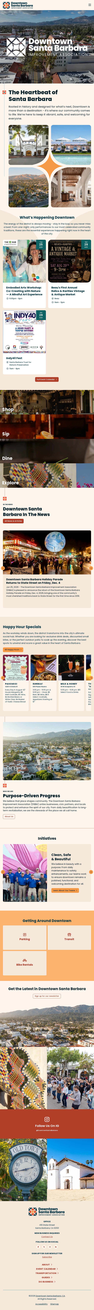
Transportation (45, 1273)
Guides (46, 1277)
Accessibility (41, 1304)
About (46, 1264)
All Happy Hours (12, 649)
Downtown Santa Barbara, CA (50, 1295)
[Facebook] (38, 1247)
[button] (91, 568)
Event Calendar (46, 1268)
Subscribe (47, 1257)
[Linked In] (56, 1247)
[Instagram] (50, 1247)
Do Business (46, 1281)
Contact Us (47, 1236)
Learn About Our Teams (64, 890)
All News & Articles (13, 521)
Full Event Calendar (46, 379)
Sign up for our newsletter (47, 996)
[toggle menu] (89, 5)
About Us (9, 816)
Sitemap (54, 1304)
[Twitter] (44, 1247)
